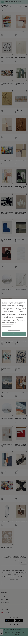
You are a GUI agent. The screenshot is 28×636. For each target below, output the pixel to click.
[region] (14, 318)
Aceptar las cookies (14, 334)
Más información (6, 326)
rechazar (19, 320)
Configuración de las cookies (14, 330)
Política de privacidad (7, 324)
